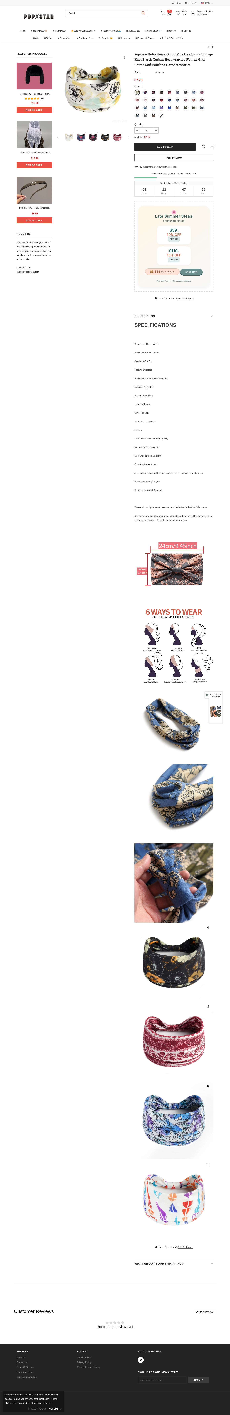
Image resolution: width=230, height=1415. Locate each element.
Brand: (137, 72)
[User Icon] (193, 13)
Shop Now (191, 271)
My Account (203, 14)
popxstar (160, 72)
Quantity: (138, 124)
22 (141, 167)
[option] (93, 89)
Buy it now (174, 158)
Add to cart (34, 110)
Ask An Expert (185, 298)
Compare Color (119, 120)
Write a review (204, 1312)
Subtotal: (138, 137)
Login (200, 11)
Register (209, 11)
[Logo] (38, 16)
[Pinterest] (141, 1360)
